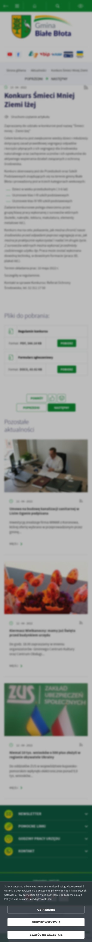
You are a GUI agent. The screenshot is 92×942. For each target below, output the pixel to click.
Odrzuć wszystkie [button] (46, 922)
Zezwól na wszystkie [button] (46, 934)
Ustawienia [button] (46, 909)
